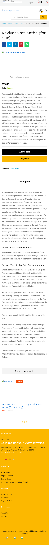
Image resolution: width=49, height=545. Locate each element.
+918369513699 (11, 443)
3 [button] (26, 422)
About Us (4, 513)
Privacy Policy (6, 494)
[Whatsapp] (13, 459)
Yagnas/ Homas (7, 476)
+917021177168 (34, 443)
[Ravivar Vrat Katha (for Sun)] (4, 44)
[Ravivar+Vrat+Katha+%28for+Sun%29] (9, 44)
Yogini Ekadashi (34, 404)
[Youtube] (6, 459)
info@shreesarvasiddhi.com (11, 452)
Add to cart (24, 152)
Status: (4, 88)
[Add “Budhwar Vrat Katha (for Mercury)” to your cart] (10, 400)
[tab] (24, 182)
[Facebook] (2, 459)
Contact (4, 516)
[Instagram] (10, 459)
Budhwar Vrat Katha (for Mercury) (12, 406)
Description (25, 181)
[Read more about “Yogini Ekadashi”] (34, 400)
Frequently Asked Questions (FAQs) (14, 482)
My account (5, 497)
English (30, 3)
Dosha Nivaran (6, 479)
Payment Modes (7, 501)
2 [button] (24, 422)
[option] (12, 397)
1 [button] (22, 422)
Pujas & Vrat (14, 168)
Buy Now (25, 158)
